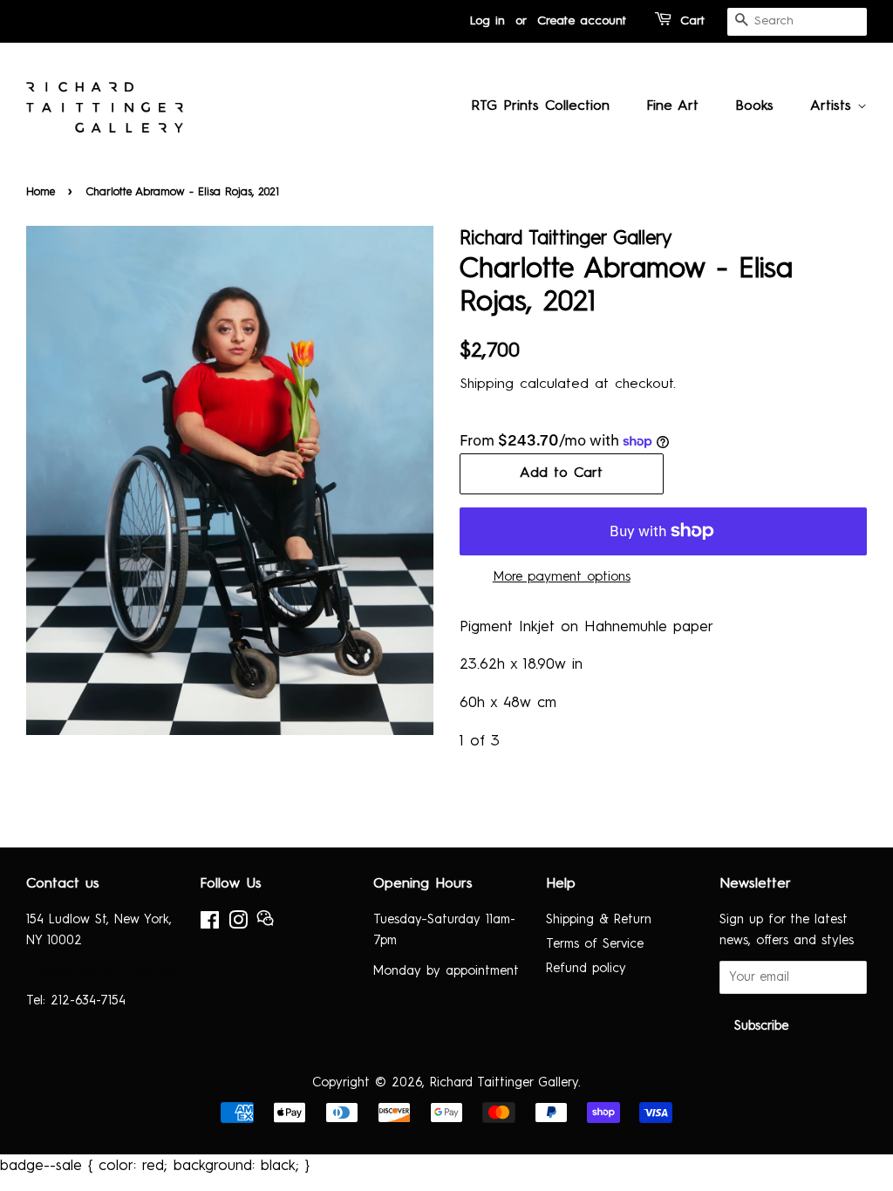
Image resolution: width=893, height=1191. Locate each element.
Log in (487, 21)
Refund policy (586, 969)
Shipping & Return (598, 920)
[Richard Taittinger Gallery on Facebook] (210, 924)
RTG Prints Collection (540, 106)
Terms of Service (595, 944)
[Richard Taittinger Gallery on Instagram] (238, 924)
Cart (692, 21)
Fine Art (672, 106)
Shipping (487, 384)
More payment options (562, 577)
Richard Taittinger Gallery (504, 1083)
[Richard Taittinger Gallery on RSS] (265, 923)
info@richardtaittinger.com (103, 971)
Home (40, 192)
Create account (581, 21)
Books (754, 106)
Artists (833, 106)
